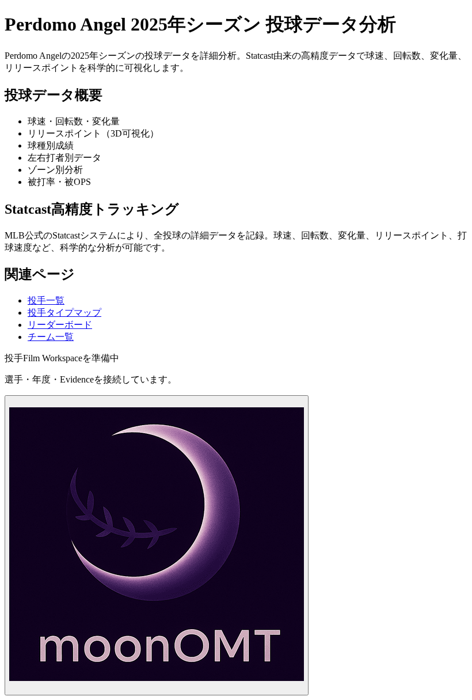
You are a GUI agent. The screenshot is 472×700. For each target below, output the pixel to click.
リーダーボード (60, 325)
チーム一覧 (51, 337)
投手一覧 (46, 300)
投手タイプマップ (64, 312)
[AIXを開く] (157, 545)
